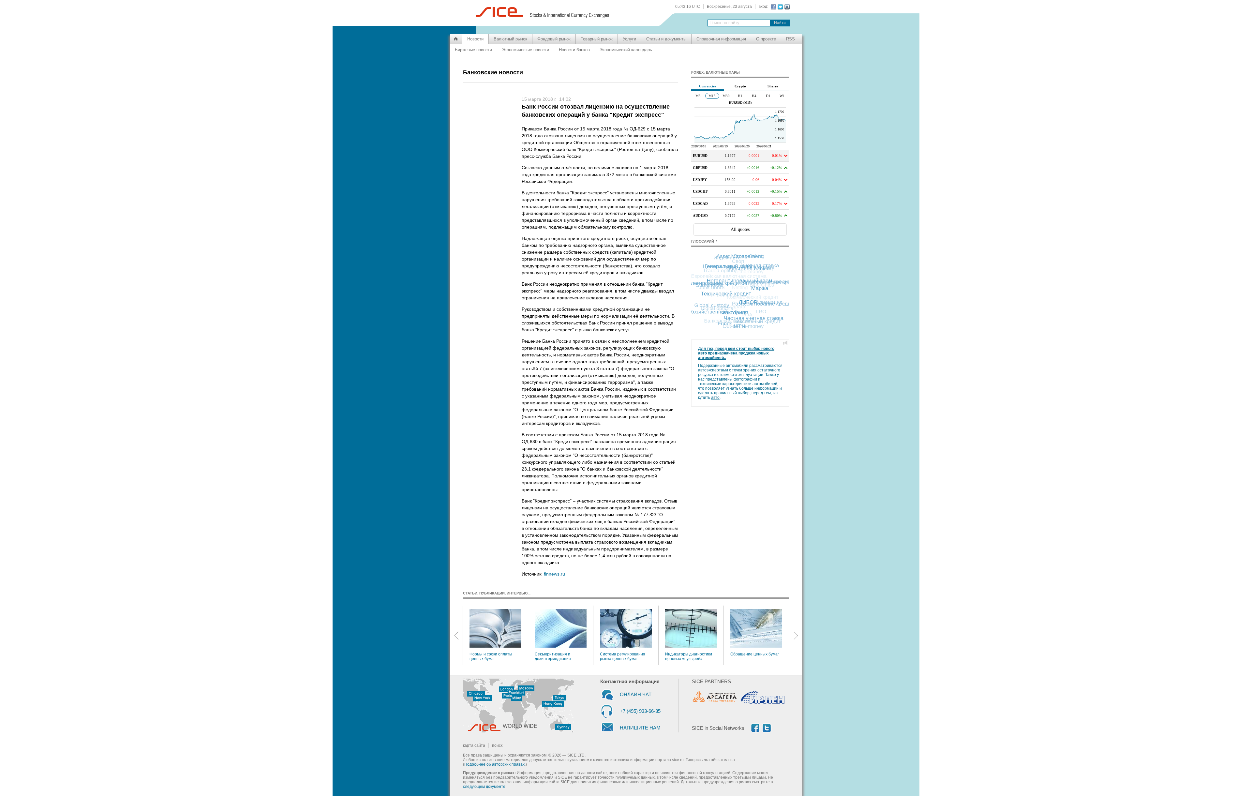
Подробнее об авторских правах (494, 764)
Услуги (629, 39)
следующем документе (484, 786)
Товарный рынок (597, 39)
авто (715, 397)
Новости (475, 39)
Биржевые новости (473, 49)
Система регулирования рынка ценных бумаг (622, 656)
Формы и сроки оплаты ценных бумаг (491, 656)
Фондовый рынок (554, 39)
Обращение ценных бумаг (754, 654)
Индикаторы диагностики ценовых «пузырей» (688, 656)
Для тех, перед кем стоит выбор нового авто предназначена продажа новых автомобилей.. (736, 353)
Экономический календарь (626, 49)
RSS (790, 39)
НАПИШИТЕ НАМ (640, 727)
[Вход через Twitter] (779, 6)
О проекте (766, 39)
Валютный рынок (510, 39)
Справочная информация (721, 39)
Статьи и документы (666, 39)
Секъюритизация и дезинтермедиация (553, 656)
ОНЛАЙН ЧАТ (635, 694)
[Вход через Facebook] (772, 6)
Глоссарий (702, 241)
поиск (497, 745)
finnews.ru (554, 574)
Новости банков (574, 49)
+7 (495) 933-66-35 (640, 711)
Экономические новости (525, 49)
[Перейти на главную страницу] (456, 39)
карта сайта (474, 745)
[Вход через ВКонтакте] (786, 6)
